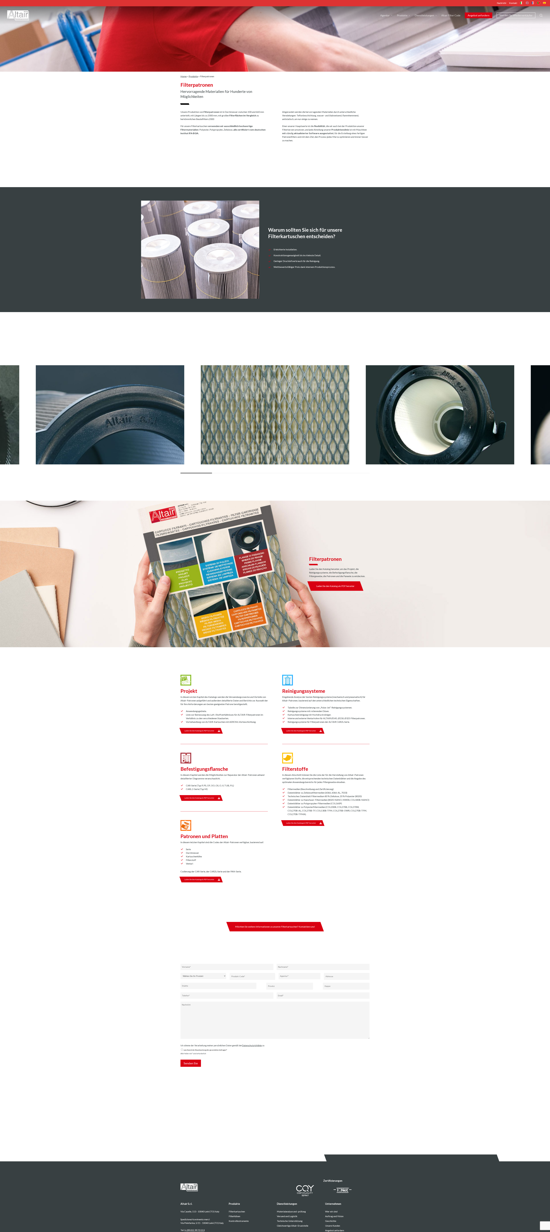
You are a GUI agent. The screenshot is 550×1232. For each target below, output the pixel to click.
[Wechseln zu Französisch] (533, 3)
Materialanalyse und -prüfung (291, 1211)
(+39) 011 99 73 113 (194, 1230)
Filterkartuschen (237, 1211)
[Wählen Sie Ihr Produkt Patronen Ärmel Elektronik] (203, 976)
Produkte (193, 76)
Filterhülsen (234, 1216)
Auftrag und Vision (334, 1216)
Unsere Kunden (332, 1225)
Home (183, 76)
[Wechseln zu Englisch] (527, 3)
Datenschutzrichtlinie (252, 1045)
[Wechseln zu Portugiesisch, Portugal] (538, 3)
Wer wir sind (331, 1211)
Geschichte (330, 1221)
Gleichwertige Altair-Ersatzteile (292, 1225)
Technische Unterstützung (289, 1221)
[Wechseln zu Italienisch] (521, 3)
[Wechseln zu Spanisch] (544, 3)
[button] (335, 586)
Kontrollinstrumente (239, 1221)
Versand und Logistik (287, 1216)
